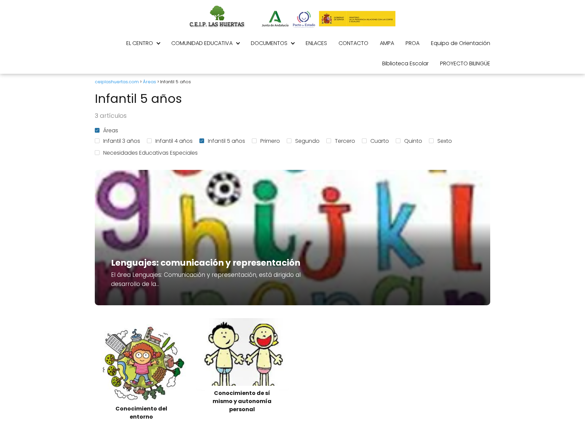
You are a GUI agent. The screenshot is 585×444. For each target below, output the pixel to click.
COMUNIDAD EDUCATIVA (202, 43)
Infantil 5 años (226, 141)
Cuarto (379, 141)
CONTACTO (353, 43)
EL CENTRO (139, 43)
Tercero (345, 141)
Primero (270, 141)
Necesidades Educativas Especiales (150, 153)
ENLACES (316, 43)
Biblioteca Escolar (405, 63)
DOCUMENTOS (269, 43)
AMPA (387, 43)
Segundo (307, 141)
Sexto (444, 141)
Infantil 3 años (121, 141)
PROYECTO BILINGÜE (465, 63)
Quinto (413, 141)
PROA (412, 43)
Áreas (110, 130)
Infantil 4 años (174, 141)
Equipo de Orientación (460, 43)
